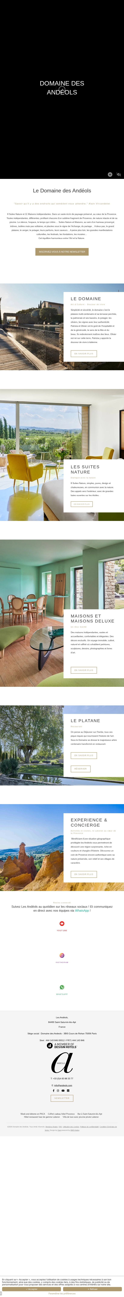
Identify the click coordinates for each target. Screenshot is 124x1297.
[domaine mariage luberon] (62, 988)
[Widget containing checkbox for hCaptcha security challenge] (27, 677)
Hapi (59, 1130)
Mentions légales (52, 1127)
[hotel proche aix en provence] (62, 924)
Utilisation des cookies (71, 1127)
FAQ (60, 1127)
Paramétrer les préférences (62, 1293)
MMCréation (74, 1130)
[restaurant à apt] (53, 1090)
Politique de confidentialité (89, 1127)
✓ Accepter (31, 1289)
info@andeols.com (63, 1085)
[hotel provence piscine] (62, 1045)
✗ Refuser (93, 1289)
